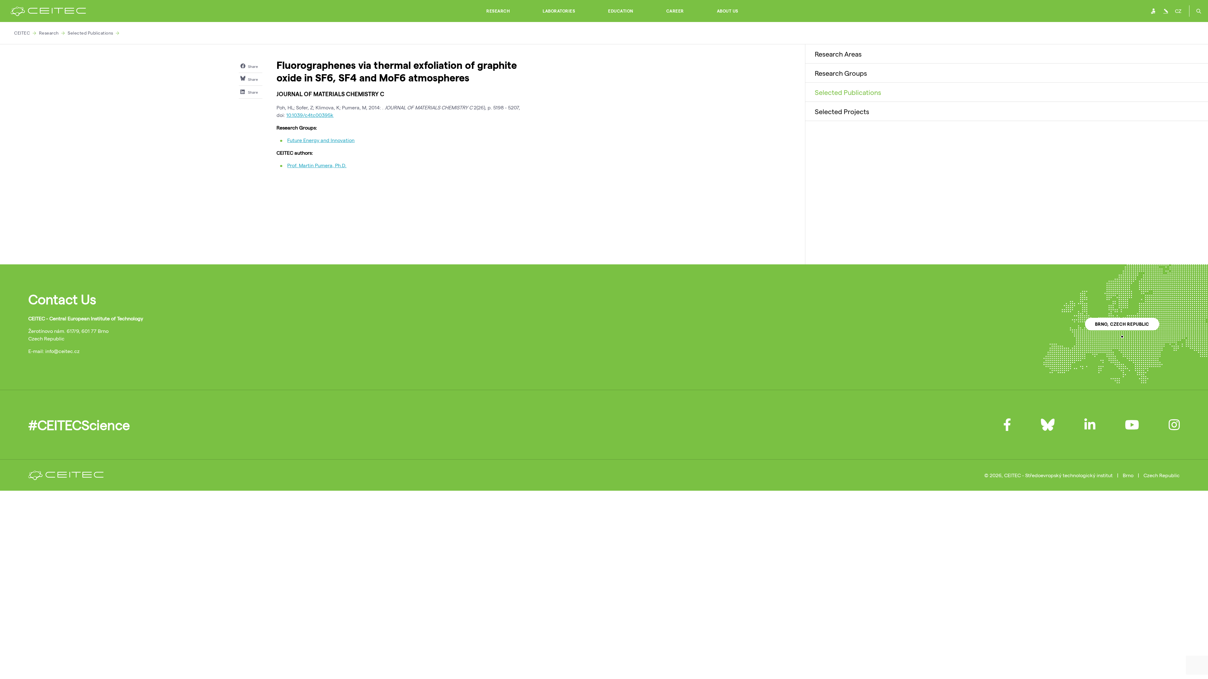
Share (252, 66)
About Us (727, 11)
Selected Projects (842, 111)
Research (498, 11)
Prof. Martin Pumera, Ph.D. (316, 165)
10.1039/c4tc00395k (309, 115)
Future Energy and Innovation (321, 140)
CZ (1178, 11)
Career (675, 11)
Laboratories (559, 11)
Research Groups (841, 73)
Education (620, 11)
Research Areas (838, 54)
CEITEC (22, 33)
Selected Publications (90, 33)
